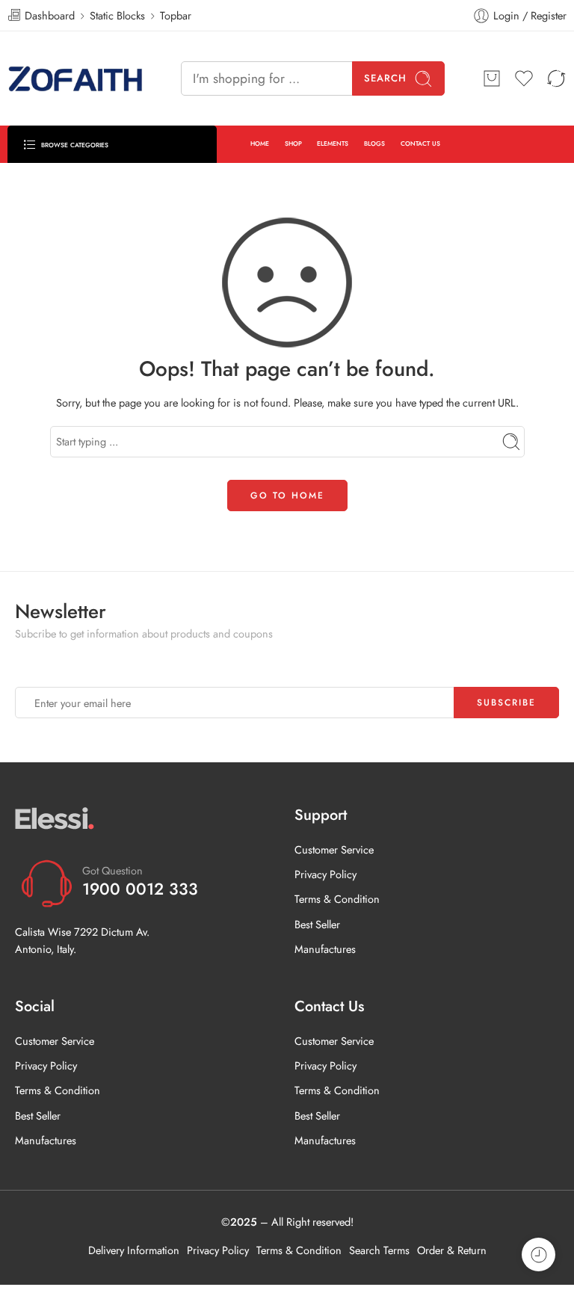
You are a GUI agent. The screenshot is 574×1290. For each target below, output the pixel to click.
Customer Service (334, 849)
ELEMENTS (332, 143)
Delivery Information (133, 1250)
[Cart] (491, 78)
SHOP (293, 143)
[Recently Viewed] (538, 1254)
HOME (259, 143)
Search (385, 78)
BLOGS (374, 143)
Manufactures (325, 949)
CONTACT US (420, 143)
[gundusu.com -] (75, 78)
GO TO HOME (287, 495)
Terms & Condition (337, 899)
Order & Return (452, 1250)
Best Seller (317, 924)
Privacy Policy (325, 874)
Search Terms (379, 1250)
